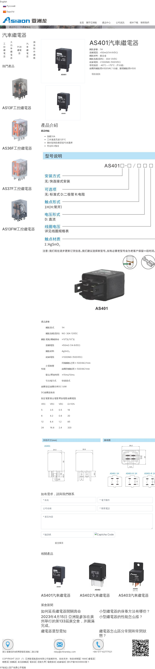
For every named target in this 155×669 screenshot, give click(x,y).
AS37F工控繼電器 (17, 188)
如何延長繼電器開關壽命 (61, 611)
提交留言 (59, 543)
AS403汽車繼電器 (134, 595)
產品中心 (106, 22)
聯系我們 (145, 22)
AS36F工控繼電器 (17, 148)
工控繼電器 (4, 50)
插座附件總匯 (34, 50)
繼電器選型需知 (53, 631)
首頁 (82, 22)
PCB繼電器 (19, 50)
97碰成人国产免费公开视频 (13, 667)
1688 (84, 658)
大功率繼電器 (11, 50)
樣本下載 (134, 22)
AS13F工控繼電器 (16, 108)
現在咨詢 (95, 74)
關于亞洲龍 (91, 22)
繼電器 (91, 658)
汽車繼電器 (27, 50)
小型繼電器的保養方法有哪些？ (124, 611)
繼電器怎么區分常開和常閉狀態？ (122, 633)
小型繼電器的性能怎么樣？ (121, 617)
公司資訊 (120, 22)
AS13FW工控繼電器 (18, 229)
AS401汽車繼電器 (56, 595)
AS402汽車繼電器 (95, 595)
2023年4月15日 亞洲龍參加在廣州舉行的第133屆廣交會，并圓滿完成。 (67, 621)
